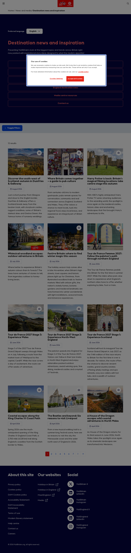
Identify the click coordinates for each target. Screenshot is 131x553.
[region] (66, 70)
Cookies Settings (56, 78)
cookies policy (83, 72)
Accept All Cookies (75, 78)
